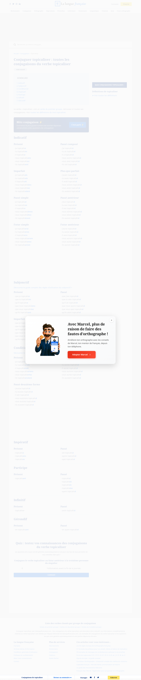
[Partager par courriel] (91, 677)
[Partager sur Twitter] (98, 677)
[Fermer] (112, 320)
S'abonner (113, 678)
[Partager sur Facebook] (94, 677)
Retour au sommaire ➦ (63, 677)
